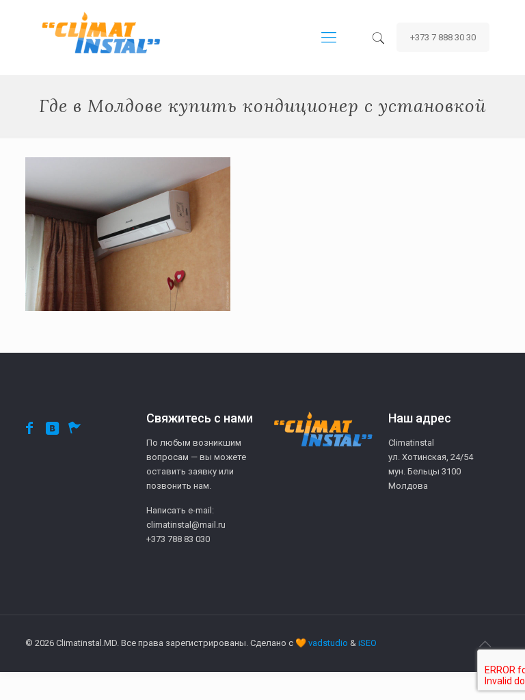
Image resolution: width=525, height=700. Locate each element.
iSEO (367, 643)
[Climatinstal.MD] (100, 37)
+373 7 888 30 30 (443, 37)
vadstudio (328, 643)
